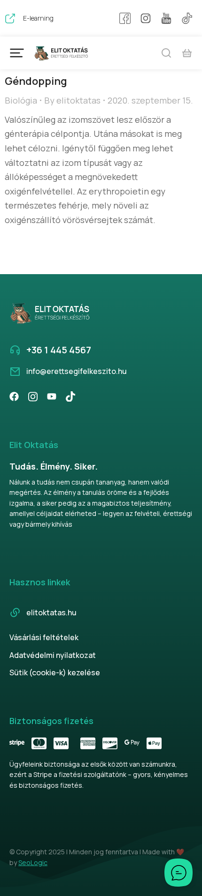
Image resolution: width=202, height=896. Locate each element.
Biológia (21, 100)
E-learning (38, 18)
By (72, 100)
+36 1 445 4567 (58, 349)
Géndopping (36, 81)
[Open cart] (187, 53)
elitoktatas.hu (51, 612)
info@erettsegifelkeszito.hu (76, 371)
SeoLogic (32, 862)
